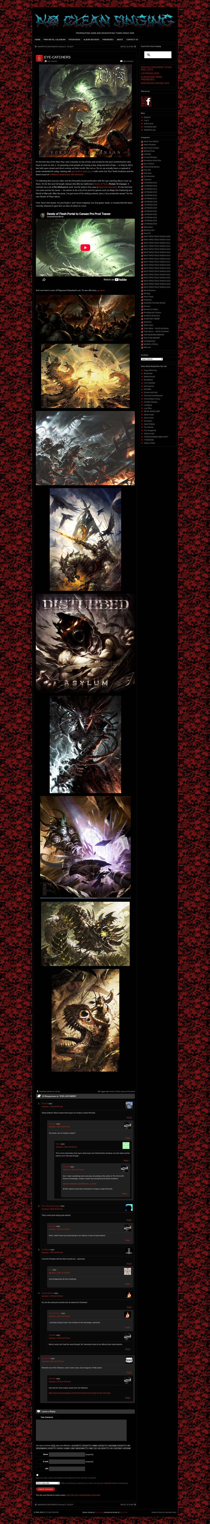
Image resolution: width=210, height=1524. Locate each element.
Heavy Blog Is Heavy (152, 399)
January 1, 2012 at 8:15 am (52, 1209)
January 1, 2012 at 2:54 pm (52, 1296)
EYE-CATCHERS (57, 57)
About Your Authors (151, 142)
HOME (37, 40)
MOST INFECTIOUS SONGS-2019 (157, 268)
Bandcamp (148, 373)
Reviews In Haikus (151, 309)
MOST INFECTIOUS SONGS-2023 (157, 281)
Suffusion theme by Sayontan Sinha (164, 1512)
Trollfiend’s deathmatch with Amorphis (66, 174)
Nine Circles (149, 418)
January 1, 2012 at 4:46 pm (59, 1273)
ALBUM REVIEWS (91, 40)
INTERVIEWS (74, 40)
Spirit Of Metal (149, 424)
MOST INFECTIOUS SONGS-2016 (157, 259)
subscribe (108, 1483)
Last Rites (148, 408)
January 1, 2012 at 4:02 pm (59, 1338)
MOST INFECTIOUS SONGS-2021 (157, 275)
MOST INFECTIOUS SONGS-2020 (157, 271)
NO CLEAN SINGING (51, 1512)
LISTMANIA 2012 (150, 183)
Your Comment (47, 1417)
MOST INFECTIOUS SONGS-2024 (157, 284)
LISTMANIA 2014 (150, 189)
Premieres (148, 300)
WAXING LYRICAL (151, 344)
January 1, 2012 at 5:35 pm (66, 1147)
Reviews (147, 306)
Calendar (147, 154)
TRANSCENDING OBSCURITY (156, 437)
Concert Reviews (150, 157)
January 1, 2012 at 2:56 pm (59, 1316)
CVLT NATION (149, 383)
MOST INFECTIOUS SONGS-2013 (157, 249)
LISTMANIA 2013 (150, 186)
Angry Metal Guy (150, 370)
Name (45, 1454)
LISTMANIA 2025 (150, 224)
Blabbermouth (149, 377)
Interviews (148, 173)
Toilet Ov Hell (149, 434)
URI (46, 1469)
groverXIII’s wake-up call (83, 171)
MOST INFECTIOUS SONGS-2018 (157, 265)
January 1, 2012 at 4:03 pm (59, 1229)
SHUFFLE (148, 322)
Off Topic (147, 294)
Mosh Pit (147, 233)
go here (101, 290)
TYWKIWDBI (149, 440)
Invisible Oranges (151, 402)
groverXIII (46, 1358)
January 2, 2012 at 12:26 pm (53, 1361)
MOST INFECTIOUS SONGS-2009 (157, 237)
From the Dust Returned (153, 396)
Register (147, 117)
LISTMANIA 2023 (150, 218)
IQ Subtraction (149, 176)
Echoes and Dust (150, 392)
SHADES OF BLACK (152, 316)
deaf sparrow (149, 386)
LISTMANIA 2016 (150, 195)
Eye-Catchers (52, 61)
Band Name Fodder (151, 148)
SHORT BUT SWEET (152, 319)
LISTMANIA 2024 (150, 221)
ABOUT (120, 40)
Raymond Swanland (108, 187)
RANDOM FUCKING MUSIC (155, 303)
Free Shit (147, 170)
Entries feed (148, 124)
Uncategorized (149, 341)
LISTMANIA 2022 (150, 214)
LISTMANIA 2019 (150, 205)
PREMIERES (108, 40)
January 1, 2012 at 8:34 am (52, 1253)
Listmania (147, 180)
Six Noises (148, 421)
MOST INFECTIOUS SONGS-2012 (157, 246)
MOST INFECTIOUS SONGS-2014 (157, 252)
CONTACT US (132, 40)
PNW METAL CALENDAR (54, 40)
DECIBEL (147, 389)
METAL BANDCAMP (152, 411)
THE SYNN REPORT (152, 338)
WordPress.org (150, 130)
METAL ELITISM (127, 47)
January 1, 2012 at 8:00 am (52, 1107)
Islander (49, 1091)
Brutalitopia (148, 380)
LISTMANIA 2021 (150, 211)
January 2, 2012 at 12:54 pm (60, 1382)
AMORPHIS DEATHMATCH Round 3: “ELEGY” (56, 47)
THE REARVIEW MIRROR (154, 335)
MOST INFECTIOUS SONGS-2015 (157, 255)
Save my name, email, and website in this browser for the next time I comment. (66, 1478)
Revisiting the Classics (152, 313)
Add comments (128, 61)
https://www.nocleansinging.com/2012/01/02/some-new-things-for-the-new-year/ (80, 1393)
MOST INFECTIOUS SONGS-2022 (157, 278)
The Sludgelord (150, 431)
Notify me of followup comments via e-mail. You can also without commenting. (94, 1483)
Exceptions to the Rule (152, 160)
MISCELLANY (149, 230)
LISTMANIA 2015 (150, 192)
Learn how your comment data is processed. (83, 1495)
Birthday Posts (149, 151)
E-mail (45, 1462)
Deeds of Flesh (101, 184)
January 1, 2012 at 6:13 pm (73, 1170)
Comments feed (150, 127)
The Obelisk (148, 427)
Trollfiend (46, 1250)
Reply (129, 1118)
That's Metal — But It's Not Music (156, 328)
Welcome (147, 347)
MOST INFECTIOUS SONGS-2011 (157, 243)
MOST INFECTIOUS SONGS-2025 (157, 287)
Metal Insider (149, 415)
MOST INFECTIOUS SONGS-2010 (157, 240)
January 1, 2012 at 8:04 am (59, 1127)
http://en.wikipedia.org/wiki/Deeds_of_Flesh (79, 1184)
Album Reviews (150, 145)
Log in (146, 120)
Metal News (148, 227)
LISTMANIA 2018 (150, 202)
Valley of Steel (149, 443)
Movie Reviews (150, 290)
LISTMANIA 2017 (150, 199)
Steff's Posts (148, 325)
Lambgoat (148, 405)
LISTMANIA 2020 (150, 208)
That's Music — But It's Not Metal (156, 332)
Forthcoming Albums (152, 167)
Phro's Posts (148, 297)
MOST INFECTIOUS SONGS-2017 (157, 262)
